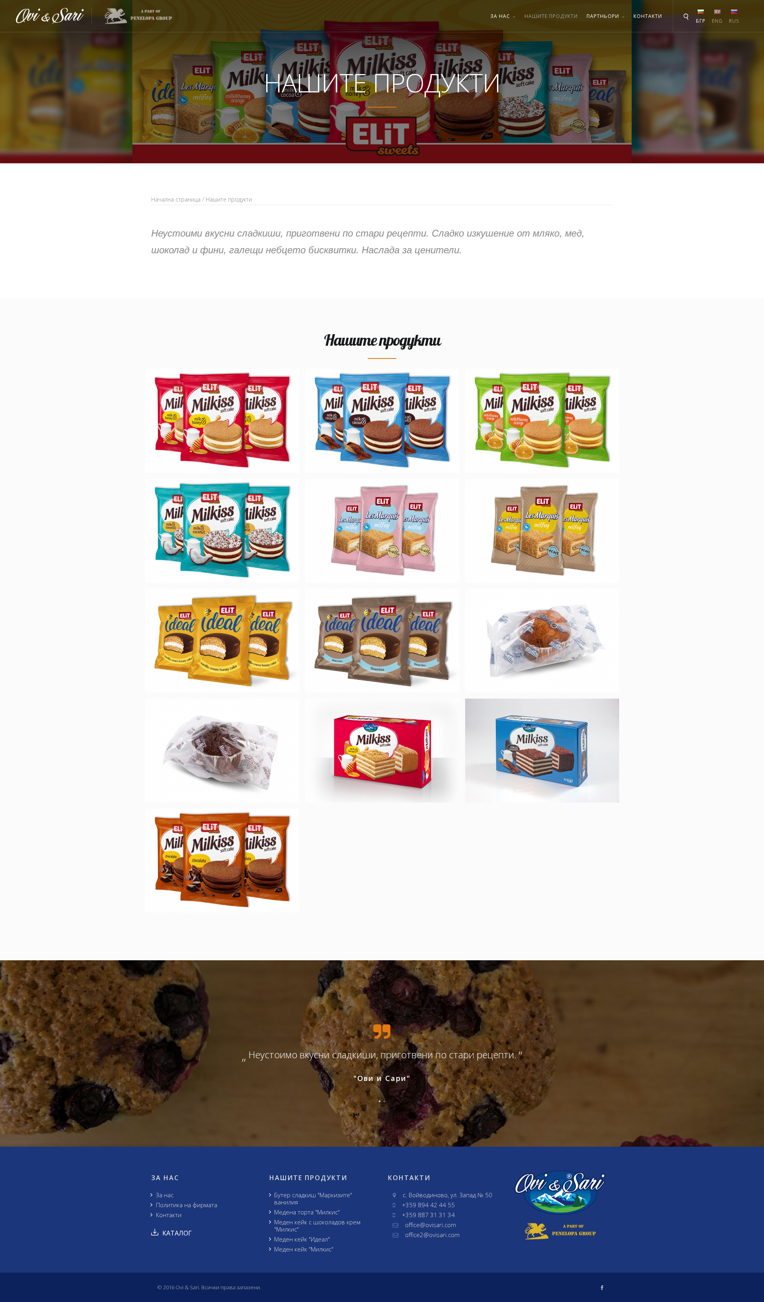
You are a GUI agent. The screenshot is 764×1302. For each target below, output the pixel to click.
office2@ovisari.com (432, 1234)
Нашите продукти (551, 16)
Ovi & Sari (187, 1287)
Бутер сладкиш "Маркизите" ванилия (313, 1198)
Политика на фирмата (186, 1204)
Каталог (177, 1233)
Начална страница (176, 199)
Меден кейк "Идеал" (302, 1239)
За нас (164, 1194)
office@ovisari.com (430, 1224)
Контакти (647, 16)
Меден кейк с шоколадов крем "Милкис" (317, 1225)
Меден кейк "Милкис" (303, 1249)
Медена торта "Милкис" (307, 1212)
